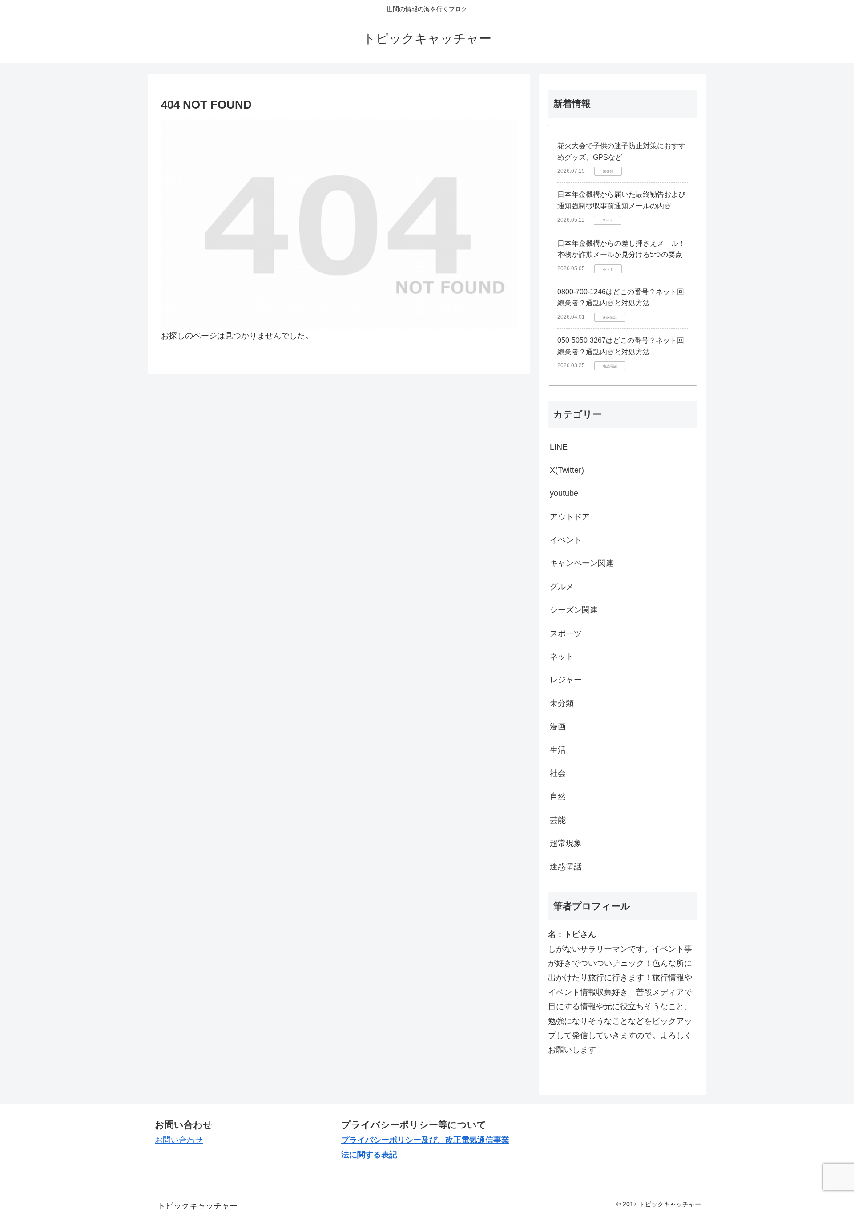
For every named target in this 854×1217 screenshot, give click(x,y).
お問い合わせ (179, 1140)
